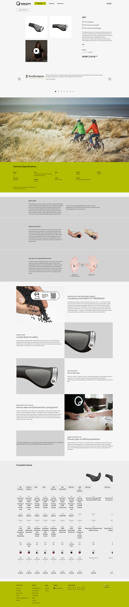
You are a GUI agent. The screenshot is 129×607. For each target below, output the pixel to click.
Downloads (35, 595)
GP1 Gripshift (62, 488)
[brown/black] (20, 553)
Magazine (51, 3)
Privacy (47, 590)
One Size (29, 545)
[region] (64, 79)
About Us (18, 588)
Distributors (35, 593)
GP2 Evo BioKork (79, 489)
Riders (18, 600)
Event (17, 595)
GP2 (35, 487)
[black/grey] (37, 553)
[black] (71, 553)
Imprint (47, 588)
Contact (34, 600)
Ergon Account (36, 602)
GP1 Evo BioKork (28, 488)
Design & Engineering (22, 598)
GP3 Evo (107, 487)
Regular (90, 52)
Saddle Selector (36, 588)
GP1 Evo (71, 487)
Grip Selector (35, 590)
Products (39, 3)
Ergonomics (60, 3)
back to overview (23, 10)
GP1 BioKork (20, 488)
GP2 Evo (88, 487)
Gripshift (85, 52)
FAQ (33, 598)
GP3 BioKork (53, 488)
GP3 (44, 487)
